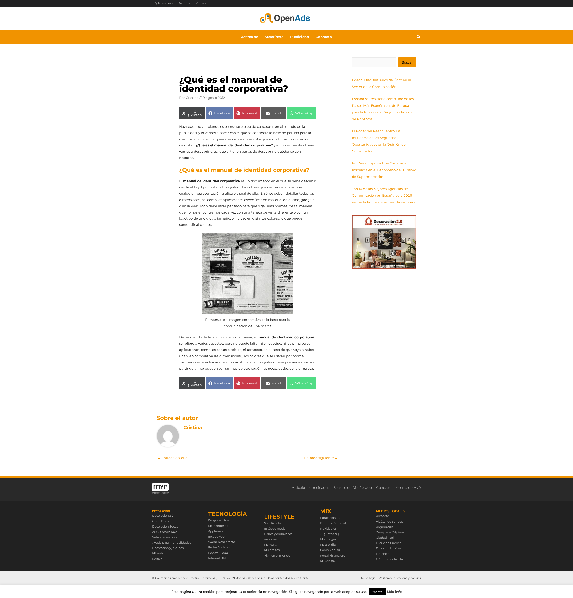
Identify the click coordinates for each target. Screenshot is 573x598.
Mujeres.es (272, 550)
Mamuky (270, 544)
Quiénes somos (164, 3)
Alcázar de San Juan (391, 521)
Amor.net (271, 539)
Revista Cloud (218, 553)
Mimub (157, 553)
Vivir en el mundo (277, 555)
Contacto (201, 3)
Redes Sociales (219, 547)
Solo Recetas (273, 523)
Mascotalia (328, 544)
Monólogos (328, 539)
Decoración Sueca (165, 526)
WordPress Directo (221, 542)
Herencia (382, 553)
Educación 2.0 (330, 517)
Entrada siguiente (321, 458)
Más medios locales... (391, 559)
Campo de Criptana (390, 532)
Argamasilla (385, 527)
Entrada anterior (173, 458)
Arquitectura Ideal (165, 532)
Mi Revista (327, 561)
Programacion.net (221, 520)
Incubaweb (216, 536)
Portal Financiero (332, 555)
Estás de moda (275, 528)
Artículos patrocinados (310, 487)
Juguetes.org (329, 534)
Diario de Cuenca (388, 543)
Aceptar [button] (377, 592)
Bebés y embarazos (278, 534)
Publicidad (184, 3)
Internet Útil (217, 558)
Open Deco (160, 521)
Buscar (407, 62)
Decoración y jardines (168, 548)
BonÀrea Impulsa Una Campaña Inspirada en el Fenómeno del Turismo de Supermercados (384, 170)
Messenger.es (218, 526)
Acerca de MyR (408, 487)
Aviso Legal (368, 578)
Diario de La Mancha (391, 548)
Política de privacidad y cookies (400, 578)
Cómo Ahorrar (330, 550)
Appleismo (216, 531)
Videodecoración (164, 537)
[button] (419, 37)
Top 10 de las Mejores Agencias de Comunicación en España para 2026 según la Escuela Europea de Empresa (384, 195)
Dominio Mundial (333, 523)
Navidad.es (328, 528)
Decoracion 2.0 (163, 515)
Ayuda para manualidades (171, 542)
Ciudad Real (385, 537)
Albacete (382, 516)
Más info (394, 591)
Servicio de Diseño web (353, 487)
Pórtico (157, 559)
